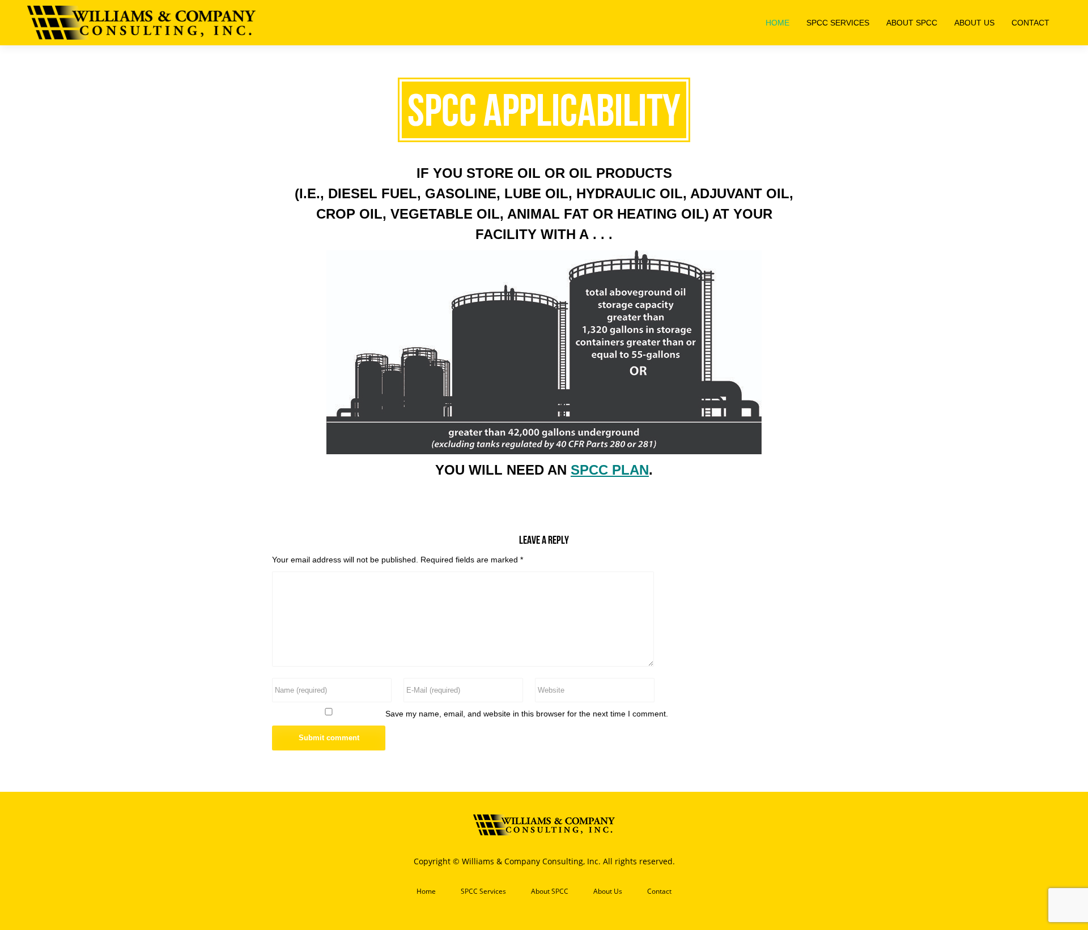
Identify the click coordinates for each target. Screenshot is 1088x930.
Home (426, 891)
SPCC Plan (610, 469)
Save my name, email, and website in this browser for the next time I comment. (526, 713)
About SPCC (549, 891)
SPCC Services (483, 891)
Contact (659, 891)
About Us (607, 891)
